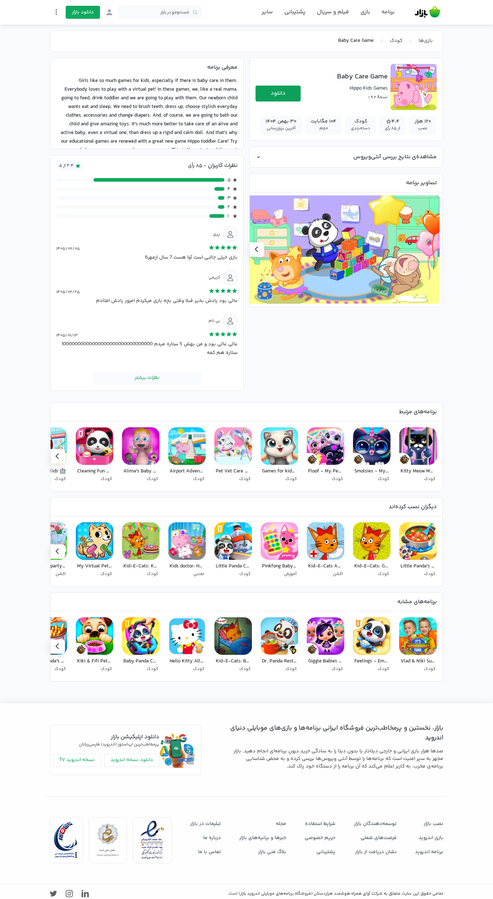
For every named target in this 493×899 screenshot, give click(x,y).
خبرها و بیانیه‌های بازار (262, 838)
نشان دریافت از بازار (376, 852)
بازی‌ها (426, 41)
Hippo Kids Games (369, 88)
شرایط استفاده (320, 824)
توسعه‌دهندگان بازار (375, 824)
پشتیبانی (294, 12)
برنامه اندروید (429, 852)
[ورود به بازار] (109, 12)
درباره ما (212, 838)
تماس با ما (209, 852)
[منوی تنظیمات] (56, 11)
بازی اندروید (431, 838)
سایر (267, 12)
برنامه (387, 12)
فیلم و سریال (333, 12)
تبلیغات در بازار (205, 824)
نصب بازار (433, 824)
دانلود (278, 93)
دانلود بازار (83, 12)
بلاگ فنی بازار (272, 852)
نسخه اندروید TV (77, 760)
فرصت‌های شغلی (379, 838)
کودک (396, 41)
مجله (281, 824)
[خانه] (427, 12)
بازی (365, 12)
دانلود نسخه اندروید (131, 760)
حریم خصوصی (320, 838)
